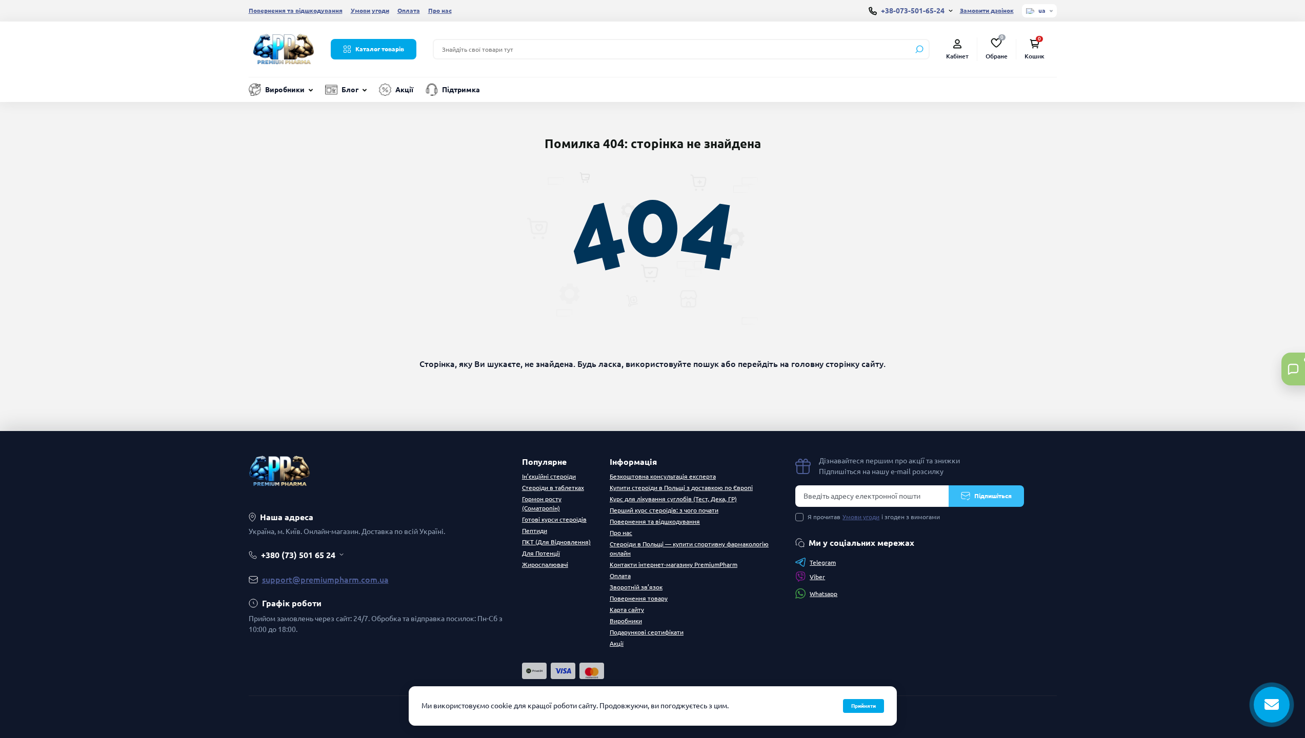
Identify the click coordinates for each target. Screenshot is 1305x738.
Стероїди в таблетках (553, 487)
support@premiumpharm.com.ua (325, 579)
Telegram (823, 562)
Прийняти (863, 706)
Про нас (440, 10)
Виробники (285, 90)
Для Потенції (541, 553)
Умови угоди (370, 10)
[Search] (919, 49)
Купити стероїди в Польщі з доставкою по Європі (681, 487)
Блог (350, 90)
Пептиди (534, 530)
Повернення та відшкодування (296, 10)
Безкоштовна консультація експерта (663, 476)
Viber (817, 576)
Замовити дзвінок (987, 10)
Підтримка (461, 90)
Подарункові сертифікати (647, 632)
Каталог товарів (379, 49)
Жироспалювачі (545, 564)
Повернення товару (639, 598)
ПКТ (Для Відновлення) (556, 542)
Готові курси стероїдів (554, 519)
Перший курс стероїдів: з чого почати (664, 510)
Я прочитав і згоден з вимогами (874, 517)
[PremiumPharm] (283, 48)
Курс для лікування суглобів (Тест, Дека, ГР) (673, 499)
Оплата (408, 10)
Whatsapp (823, 593)
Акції (404, 90)
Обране (997, 48)
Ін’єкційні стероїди (549, 476)
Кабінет (957, 56)
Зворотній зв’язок (636, 587)
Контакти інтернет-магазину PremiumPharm (673, 564)
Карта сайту (627, 609)
